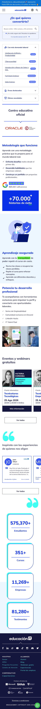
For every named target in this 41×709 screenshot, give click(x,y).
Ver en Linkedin (25, 479)
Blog (22, 662)
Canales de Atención (10, 667)
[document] (17, 470)
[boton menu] (4, 10)
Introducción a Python (11, 479)
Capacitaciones (8, 676)
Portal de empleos (28, 670)
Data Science (10, 82)
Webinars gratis (27, 665)
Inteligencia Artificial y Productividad (13, 54)
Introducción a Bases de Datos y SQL (17, 68)
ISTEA (4, 662)
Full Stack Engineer (12, 76)
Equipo (4, 659)
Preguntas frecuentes (10, 665)
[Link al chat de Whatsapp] (37, 705)
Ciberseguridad (10, 61)
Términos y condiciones (20, 700)
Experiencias (25, 668)
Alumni (23, 659)
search (35, 28)
